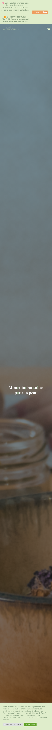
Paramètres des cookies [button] (13, 724)
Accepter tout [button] (30, 724)
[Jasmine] (10, 28)
